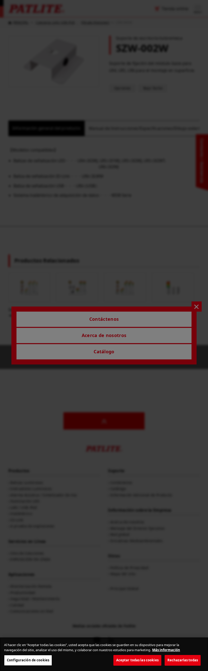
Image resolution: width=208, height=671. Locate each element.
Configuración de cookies (28, 660)
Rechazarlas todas (182, 660)
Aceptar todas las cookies (137, 660)
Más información (166, 650)
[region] (104, 654)
